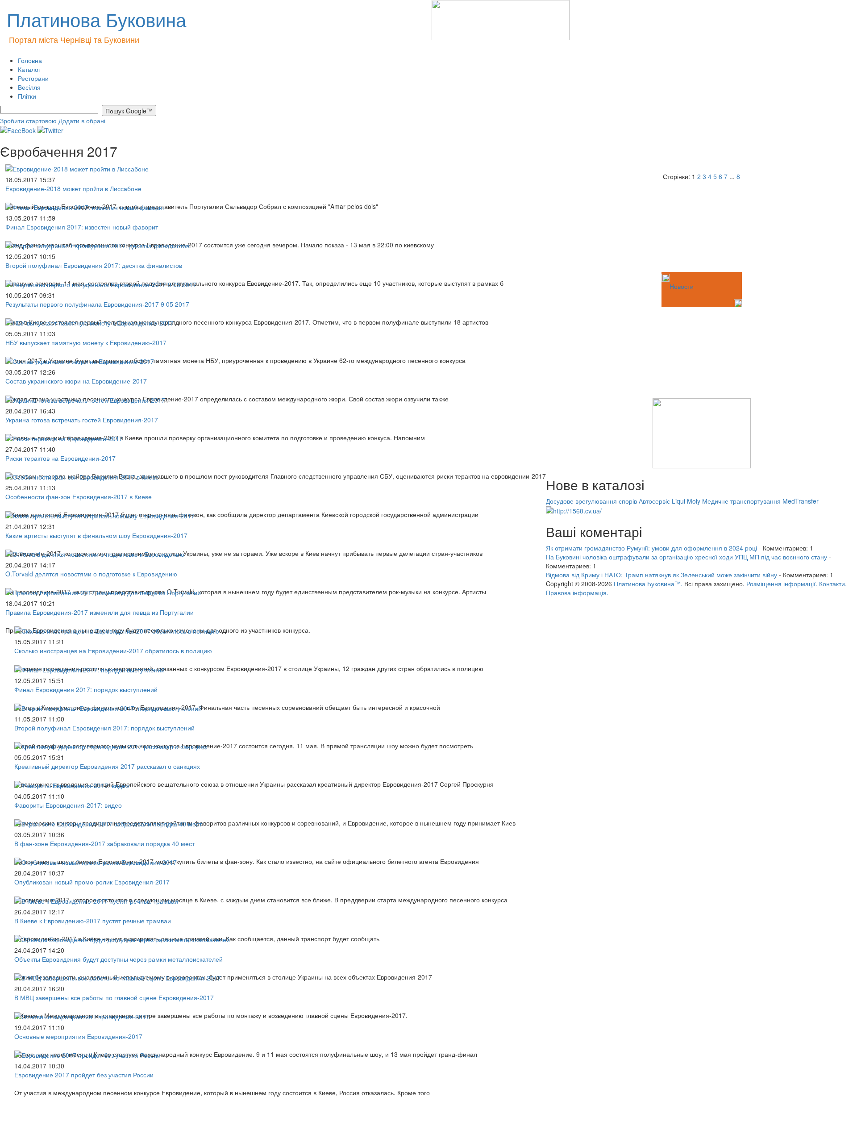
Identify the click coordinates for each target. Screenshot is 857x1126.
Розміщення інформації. (781, 583)
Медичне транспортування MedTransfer (760, 500)
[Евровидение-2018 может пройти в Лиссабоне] (77, 167)
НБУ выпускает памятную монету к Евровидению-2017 (85, 342)
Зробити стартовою (28, 120)
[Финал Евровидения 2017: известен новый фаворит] (85, 206)
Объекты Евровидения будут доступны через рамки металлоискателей (118, 959)
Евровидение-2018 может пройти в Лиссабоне (73, 188)
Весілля (29, 87)
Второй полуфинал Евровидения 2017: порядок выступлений (104, 727)
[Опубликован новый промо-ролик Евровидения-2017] (95, 861)
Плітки (27, 96)
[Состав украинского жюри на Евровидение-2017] (79, 360)
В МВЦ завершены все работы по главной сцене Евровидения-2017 (114, 997)
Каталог (29, 69)
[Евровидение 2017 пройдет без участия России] (87, 1054)
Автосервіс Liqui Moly (669, 500)
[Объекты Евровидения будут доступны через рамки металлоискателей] (122, 938)
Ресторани (33, 78)
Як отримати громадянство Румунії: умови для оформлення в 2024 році (651, 547)
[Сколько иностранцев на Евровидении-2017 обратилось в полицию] (116, 630)
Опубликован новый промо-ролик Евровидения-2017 (92, 881)
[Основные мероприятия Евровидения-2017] (82, 1015)
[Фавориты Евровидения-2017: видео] (71, 784)
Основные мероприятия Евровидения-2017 (78, 1036)
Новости (682, 286)
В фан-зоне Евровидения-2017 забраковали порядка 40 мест (104, 843)
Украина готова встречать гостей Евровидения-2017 (81, 419)
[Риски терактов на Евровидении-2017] (64, 437)
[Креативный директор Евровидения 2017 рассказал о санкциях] (110, 745)
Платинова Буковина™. (648, 583)
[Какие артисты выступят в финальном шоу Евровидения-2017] (100, 514)
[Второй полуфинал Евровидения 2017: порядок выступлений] (108, 707)
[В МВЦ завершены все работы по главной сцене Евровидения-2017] (117, 976)
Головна (30, 60)
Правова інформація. (577, 592)
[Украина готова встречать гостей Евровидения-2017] (85, 398)
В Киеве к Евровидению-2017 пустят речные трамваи (92, 920)
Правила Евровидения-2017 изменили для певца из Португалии (99, 612)
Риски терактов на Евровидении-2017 (60, 458)
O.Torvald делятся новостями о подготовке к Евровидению (91, 573)
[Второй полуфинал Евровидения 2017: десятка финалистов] (97, 244)
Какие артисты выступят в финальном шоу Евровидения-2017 (96, 535)
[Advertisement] (590, 225)
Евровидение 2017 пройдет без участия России (84, 1074)
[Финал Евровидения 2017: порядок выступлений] (89, 668)
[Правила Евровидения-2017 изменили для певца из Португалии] (103, 591)
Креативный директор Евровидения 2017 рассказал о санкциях (107, 766)
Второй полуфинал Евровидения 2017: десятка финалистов (93, 265)
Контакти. (833, 583)
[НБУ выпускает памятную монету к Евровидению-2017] (89, 321)
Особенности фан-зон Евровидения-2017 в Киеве (78, 496)
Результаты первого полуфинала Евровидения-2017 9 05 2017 (97, 304)
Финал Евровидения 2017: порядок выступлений (86, 689)
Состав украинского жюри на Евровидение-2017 (76, 380)
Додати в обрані (81, 120)
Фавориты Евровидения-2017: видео (68, 805)
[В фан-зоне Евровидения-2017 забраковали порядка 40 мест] (108, 822)
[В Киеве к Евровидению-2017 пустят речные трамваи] (96, 899)
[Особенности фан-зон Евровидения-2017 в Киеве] (82, 475)
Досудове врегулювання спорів (591, 500)
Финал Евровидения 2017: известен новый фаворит (81, 226)
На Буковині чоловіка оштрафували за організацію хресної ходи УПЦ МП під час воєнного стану (686, 556)
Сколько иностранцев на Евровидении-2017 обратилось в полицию (113, 650)
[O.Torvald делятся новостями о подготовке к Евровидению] (94, 553)
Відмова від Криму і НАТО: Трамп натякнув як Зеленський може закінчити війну (661, 574)
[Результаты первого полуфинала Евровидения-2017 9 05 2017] (100, 283)
